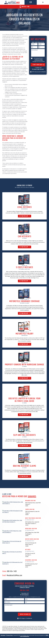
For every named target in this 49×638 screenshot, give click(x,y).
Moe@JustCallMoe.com (14, 575)
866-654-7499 (25, 6)
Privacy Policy (9, 635)
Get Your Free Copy (23, 216)
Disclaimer (3, 635)
